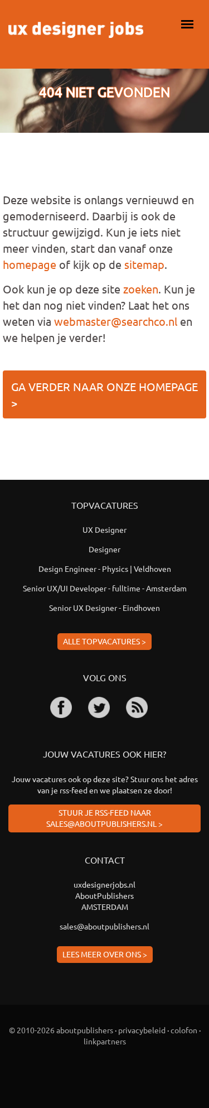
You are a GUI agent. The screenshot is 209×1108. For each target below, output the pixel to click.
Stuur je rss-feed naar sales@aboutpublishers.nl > (104, 817)
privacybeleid (142, 1030)
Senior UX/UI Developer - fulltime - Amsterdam (105, 588)
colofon (184, 1030)
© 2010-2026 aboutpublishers (61, 1030)
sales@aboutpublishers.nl (104, 926)
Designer (104, 549)
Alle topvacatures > (104, 641)
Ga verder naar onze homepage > (104, 394)
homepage (29, 264)
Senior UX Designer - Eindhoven (104, 608)
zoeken (140, 289)
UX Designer (104, 529)
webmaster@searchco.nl (115, 321)
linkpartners (105, 1041)
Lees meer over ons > (104, 954)
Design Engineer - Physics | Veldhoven (104, 568)
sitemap (144, 264)
